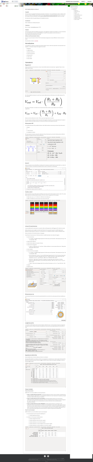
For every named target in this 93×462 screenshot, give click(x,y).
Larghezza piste (77, 17)
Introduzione (74, 8)
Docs (7, 1)
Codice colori (76, 13)
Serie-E (75, 12)
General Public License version (52, 459)
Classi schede (76, 19)
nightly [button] (83, 1)
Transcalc (42, 233)
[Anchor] (35, 43)
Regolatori (76, 10)
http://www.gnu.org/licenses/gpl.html (50, 15)
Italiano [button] (90, 1)
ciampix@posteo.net (34, 27)
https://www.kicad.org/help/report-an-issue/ (33, 34)
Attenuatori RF (77, 11)
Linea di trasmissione (78, 15)
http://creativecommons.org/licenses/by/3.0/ (49, 16)
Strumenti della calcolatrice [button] (72, 1)
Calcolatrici (74, 9)
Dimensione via (77, 16)
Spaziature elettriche (78, 18)
